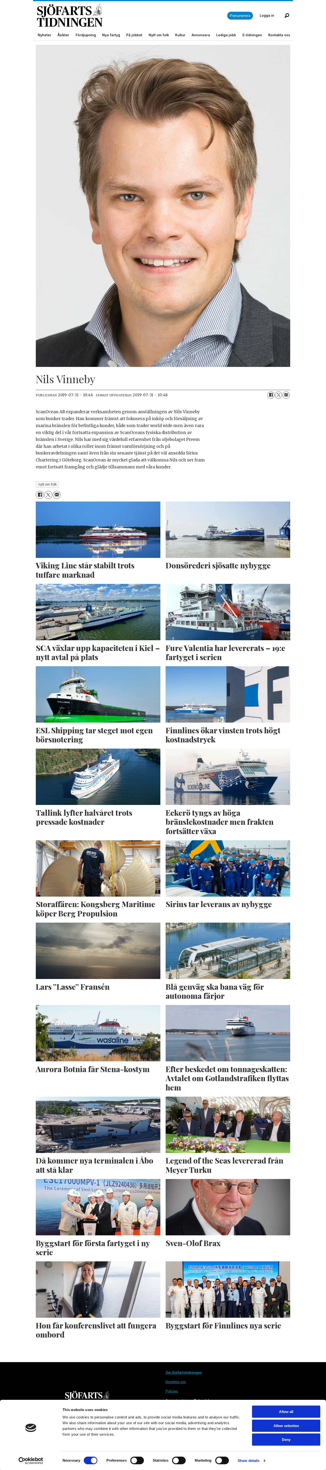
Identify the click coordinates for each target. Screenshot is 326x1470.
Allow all (286, 1412)
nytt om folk (47, 484)
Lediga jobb (226, 35)
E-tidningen (252, 35)
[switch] (137, 1460)
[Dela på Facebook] (270, 395)
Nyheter (44, 35)
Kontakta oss (279, 35)
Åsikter (63, 35)
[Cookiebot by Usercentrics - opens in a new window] (31, 1460)
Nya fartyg (111, 35)
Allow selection (286, 1426)
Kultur (180, 35)
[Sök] (287, 15)
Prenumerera (240, 16)
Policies (172, 1391)
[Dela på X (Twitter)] (278, 395)
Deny (286, 1440)
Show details (248, 1461)
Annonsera (201, 35)
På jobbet (134, 35)
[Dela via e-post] (286, 395)
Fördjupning (86, 35)
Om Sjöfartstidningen (184, 1372)
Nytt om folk (159, 35)
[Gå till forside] (132, 15)
